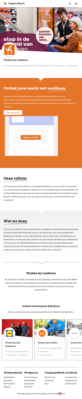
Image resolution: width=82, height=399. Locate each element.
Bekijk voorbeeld (30, 137)
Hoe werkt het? (10, 383)
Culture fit (49, 380)
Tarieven (28, 386)
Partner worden (51, 377)
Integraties (29, 383)
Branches (8, 380)
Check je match (13, 112)
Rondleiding (29, 380)
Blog (47, 383)
